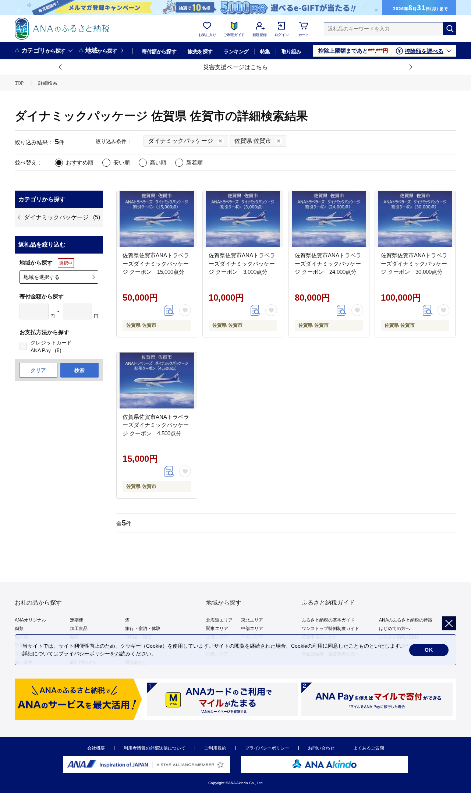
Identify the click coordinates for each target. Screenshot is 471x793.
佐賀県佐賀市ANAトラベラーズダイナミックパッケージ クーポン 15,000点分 (156, 263)
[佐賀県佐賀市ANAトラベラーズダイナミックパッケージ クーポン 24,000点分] (329, 219)
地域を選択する (42, 277)
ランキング (236, 51)
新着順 (194, 162)
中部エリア (252, 628)
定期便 (76, 620)
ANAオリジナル (30, 620)
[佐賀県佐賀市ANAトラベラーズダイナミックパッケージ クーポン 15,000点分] (157, 219)
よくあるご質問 (368, 748)
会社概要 (96, 748)
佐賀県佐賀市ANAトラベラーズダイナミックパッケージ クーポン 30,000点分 (414, 263)
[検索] (449, 28)
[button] (60, 67)
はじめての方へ (394, 628)
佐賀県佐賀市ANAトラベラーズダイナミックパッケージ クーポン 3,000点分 (242, 263)
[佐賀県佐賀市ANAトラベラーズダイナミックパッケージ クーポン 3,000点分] (243, 219)
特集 (265, 51)
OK (429, 650)
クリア (38, 370)
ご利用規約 (215, 748)
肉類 (19, 628)
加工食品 (79, 628)
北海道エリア (219, 620)
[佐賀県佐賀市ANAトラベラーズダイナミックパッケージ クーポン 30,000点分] (415, 219)
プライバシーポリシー (267, 748)
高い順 (158, 162)
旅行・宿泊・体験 (142, 628)
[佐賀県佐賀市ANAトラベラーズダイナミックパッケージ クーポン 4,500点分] (157, 380)
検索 (79, 370)
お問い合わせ (321, 748)
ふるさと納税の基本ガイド (328, 620)
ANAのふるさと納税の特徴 (405, 620)
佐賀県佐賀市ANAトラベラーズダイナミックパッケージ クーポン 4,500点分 (156, 425)
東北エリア (252, 620)
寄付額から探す (159, 51)
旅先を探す (200, 51)
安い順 (121, 162)
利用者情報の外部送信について (154, 748)
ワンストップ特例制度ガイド (330, 628)
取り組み (291, 51)
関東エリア (217, 628)
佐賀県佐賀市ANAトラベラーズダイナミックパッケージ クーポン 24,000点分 (328, 263)
